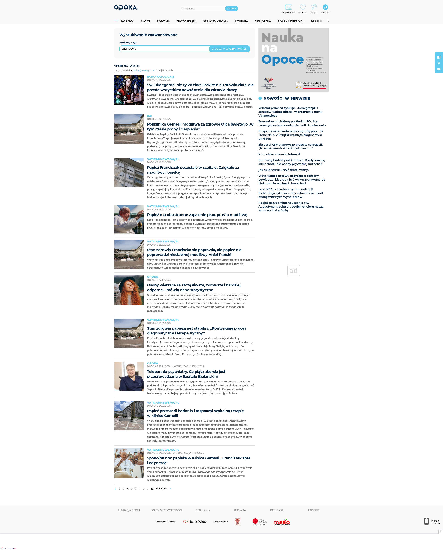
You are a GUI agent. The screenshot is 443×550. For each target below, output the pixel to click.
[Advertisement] (221, 542)
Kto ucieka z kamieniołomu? (279, 154)
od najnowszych (143, 70)
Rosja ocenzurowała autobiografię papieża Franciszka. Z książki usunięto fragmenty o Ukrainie (290, 135)
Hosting (313, 510)
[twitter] (439, 63)
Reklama (240, 510)
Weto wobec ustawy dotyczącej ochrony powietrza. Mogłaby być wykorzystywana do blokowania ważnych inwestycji (291, 179)
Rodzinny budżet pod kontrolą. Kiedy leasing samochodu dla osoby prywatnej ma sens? (291, 162)
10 (152, 489)
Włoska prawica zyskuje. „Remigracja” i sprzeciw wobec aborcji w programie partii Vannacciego (290, 111)
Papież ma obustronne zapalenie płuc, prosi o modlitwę (197, 215)
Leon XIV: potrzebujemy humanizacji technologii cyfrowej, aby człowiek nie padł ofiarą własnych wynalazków (290, 193)
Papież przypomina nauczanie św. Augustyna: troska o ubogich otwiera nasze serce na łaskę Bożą (290, 206)
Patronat (276, 510)
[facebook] (439, 57)
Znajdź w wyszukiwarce (229, 49)
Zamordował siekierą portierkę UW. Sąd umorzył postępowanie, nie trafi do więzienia (292, 123)
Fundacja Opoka (129, 510)
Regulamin (203, 510)
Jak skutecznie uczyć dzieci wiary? (283, 170)
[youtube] (439, 69)
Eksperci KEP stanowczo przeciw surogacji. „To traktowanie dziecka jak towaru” (290, 146)
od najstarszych (164, 70)
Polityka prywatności (166, 510)
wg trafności (123, 70)
